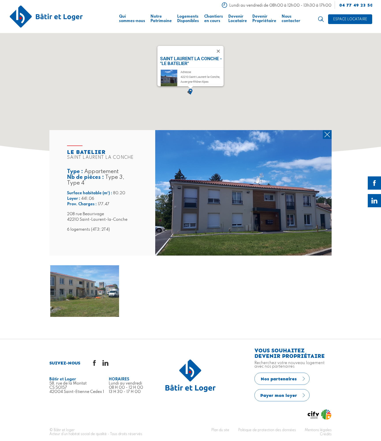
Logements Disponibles (188, 19)
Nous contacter (291, 19)
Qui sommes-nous (132, 19)
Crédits (326, 434)
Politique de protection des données (267, 430)
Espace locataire (350, 19)
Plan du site (220, 430)
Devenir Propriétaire (264, 19)
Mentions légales (318, 430)
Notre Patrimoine (161, 19)
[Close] (218, 51)
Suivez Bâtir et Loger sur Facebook (374, 183)
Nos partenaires (279, 378)
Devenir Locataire (237, 19)
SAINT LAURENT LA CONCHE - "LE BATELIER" (191, 61)
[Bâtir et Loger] (46, 16)
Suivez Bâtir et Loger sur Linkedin (374, 200)
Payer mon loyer (278, 395)
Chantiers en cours (213, 19)
